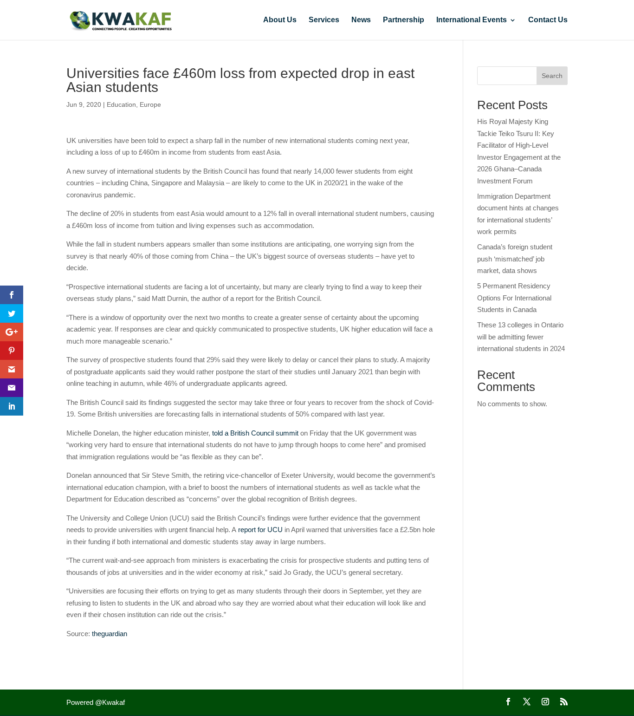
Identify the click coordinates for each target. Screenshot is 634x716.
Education (121, 104)
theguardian (109, 634)
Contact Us (548, 20)
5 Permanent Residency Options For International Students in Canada (514, 297)
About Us (280, 20)
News (361, 20)
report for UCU (260, 530)
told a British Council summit (255, 433)
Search (552, 75)
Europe (150, 104)
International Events (471, 20)
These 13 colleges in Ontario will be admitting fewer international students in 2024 (521, 336)
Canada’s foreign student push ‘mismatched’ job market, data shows (514, 258)
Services (324, 20)
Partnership (403, 20)
